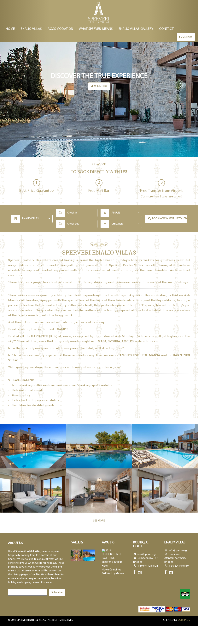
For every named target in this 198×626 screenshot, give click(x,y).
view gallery (99, 86)
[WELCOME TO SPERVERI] (99, 12)
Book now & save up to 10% (169, 218)
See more (99, 520)
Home (10, 29)
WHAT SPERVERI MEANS (96, 29)
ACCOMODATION (60, 29)
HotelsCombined (111, 569)
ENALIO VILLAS (31, 29)
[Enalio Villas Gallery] (89, 555)
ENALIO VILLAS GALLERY (136, 29)
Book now (185, 36)
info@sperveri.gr (146, 554)
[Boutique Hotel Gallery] (76, 555)
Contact (166, 29)
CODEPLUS (184, 620)
